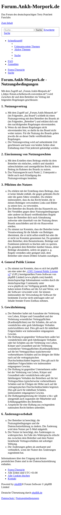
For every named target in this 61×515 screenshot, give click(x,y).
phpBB (18, 484)
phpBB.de (37, 492)
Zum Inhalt (7, 23)
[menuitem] (27, 46)
